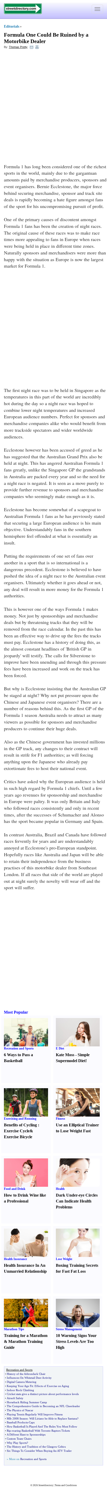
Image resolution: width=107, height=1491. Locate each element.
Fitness (60, 1118)
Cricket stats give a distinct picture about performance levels (43, 1394)
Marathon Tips (14, 1329)
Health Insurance (15, 1259)
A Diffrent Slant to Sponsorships (26, 1434)
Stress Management (69, 1329)
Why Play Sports (17, 1442)
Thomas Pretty (18, 47)
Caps (32, 1422)
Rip (9, 1430)
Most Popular (16, 1012)
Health (60, 1189)
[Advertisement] (53, 107)
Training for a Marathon (26, 1335)
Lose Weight (64, 1259)
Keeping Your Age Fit (20, 1386)
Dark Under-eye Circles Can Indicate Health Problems (77, 1201)
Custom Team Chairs (19, 1438)
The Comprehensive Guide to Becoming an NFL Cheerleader (43, 1406)
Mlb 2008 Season (17, 1418)
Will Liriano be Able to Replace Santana (53, 1418)
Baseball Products (17, 1422)
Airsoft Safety (15, 1398)
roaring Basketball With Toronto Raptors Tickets (41, 1430)
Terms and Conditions (66, 1485)
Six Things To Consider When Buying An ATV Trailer (39, 1450)
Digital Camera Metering (21, 1381)
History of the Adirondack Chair (26, 1373)
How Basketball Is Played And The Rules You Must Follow (42, 1426)
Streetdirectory (45, 1485)
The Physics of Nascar (20, 1410)
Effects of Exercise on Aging (52, 1386)
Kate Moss (65, 1055)
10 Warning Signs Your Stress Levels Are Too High (76, 1341)
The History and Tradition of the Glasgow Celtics (36, 1446)
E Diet (60, 1048)
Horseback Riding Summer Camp (27, 1402)
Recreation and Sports (19, 1048)
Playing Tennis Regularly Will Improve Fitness (35, 1414)
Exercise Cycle (17, 1131)
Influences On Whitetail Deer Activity (29, 1377)
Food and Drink (14, 1189)
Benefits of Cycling (20, 1125)
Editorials (11, 26)
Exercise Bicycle (18, 1137)
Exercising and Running (20, 1118)
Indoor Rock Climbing (20, 1390)
